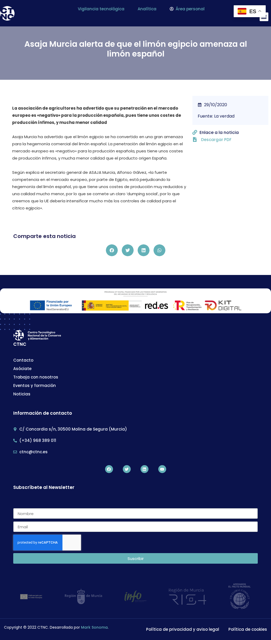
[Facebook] (109, 469)
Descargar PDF (216, 139)
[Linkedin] (144, 469)
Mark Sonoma (94, 627)
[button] (112, 250)
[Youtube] (162, 469)
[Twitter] (127, 469)
